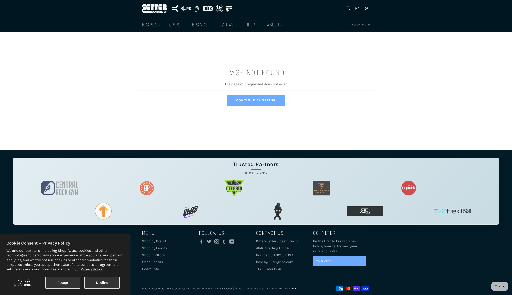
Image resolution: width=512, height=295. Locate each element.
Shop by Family (154, 248)
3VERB (292, 288)
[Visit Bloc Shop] (190, 211)
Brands (200, 24)
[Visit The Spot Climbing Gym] (408, 188)
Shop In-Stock (153, 255)
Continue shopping (256, 100)
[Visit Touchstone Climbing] (321, 188)
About (274, 24)
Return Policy (268, 288)
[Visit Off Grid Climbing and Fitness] (234, 188)
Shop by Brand (154, 241)
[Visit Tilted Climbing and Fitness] (452, 211)
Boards (150, 24)
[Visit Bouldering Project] (146, 188)
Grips (175, 24)
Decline (102, 282)
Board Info (150, 269)
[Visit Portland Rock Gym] (278, 211)
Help (250, 24)
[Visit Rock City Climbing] (365, 211)
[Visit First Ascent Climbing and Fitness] (103, 211)
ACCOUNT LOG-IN (360, 24)
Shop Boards (152, 262)
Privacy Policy (92, 269)
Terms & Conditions (246, 288)
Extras (227, 24)
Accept (62, 282)
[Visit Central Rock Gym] (59, 188)
